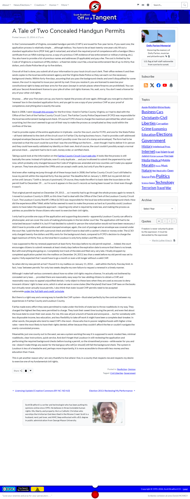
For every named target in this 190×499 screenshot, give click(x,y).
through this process (43, 111)
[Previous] (165, 221)
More (64, 4)
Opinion (132, 369)
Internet (148, 151)
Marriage (168, 155)
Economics (159, 129)
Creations (39, 4)
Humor (53, 4)
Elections (164, 134)
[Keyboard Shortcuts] (142, 5)
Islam (164, 151)
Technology (164, 182)
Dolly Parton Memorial (159, 45)
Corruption (162, 123)
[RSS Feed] (146, 85)
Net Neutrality (159, 170)
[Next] (174, 221)
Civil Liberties (116, 373)
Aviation (152, 107)
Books (167, 107)
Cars (159, 112)
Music (164, 165)
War (168, 187)
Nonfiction (122, 369)
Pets (153, 176)
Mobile (165, 160)
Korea (153, 156)
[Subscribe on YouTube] (165, 85)
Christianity (151, 117)
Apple (145, 107)
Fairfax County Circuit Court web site (77, 155)
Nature (147, 170)
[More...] (30, 370)
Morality (148, 165)
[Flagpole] (138, 5)
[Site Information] (148, 5)
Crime (146, 128)
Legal (185, 489)
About (5, 4)
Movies (158, 166)
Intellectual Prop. (161, 146)
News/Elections (22, 4)
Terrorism (149, 187)
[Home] (95, 5)
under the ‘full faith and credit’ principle (44, 291)
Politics (163, 176)
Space (152, 182)
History (147, 146)
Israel (171, 151)
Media (146, 160)
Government (130, 373)
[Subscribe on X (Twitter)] (152, 85)
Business (149, 112)
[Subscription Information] (171, 85)
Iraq (157, 151)
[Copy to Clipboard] (25, 370)
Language (160, 156)
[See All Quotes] (159, 221)
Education (149, 134)
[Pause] (169, 221)
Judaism (146, 156)
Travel (161, 187)
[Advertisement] (95, 453)
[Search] (184, 5)
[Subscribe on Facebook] (158, 85)
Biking (161, 107)
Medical (156, 160)
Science (145, 183)
